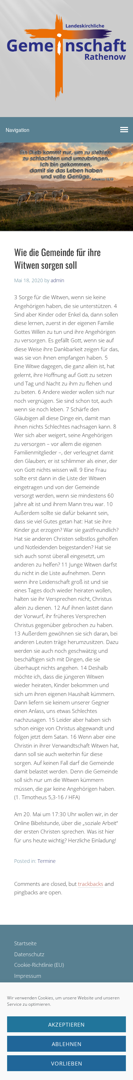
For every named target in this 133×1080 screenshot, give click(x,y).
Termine (47, 861)
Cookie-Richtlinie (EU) (39, 964)
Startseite (25, 943)
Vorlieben (66, 1063)
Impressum (27, 975)
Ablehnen (67, 1043)
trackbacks (90, 883)
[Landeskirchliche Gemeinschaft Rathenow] (66, 95)
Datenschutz (29, 954)
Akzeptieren (66, 1024)
